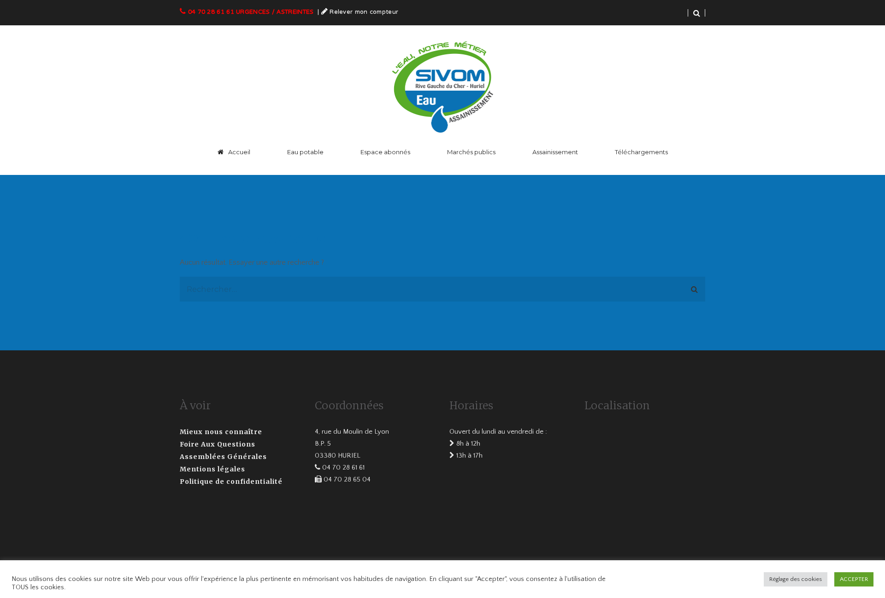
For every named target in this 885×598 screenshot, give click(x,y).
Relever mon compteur (364, 12)
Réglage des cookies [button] (795, 579)
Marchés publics (471, 152)
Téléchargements (641, 152)
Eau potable (305, 152)
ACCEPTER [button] (854, 579)
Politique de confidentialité (231, 481)
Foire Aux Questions (217, 444)
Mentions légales (212, 469)
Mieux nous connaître (221, 432)
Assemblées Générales (223, 457)
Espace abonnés (385, 152)
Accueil (239, 152)
